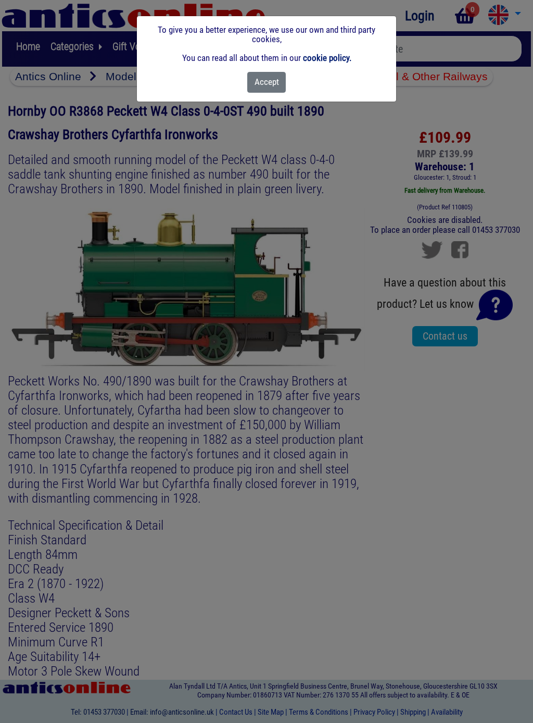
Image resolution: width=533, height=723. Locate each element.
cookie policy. (327, 58)
